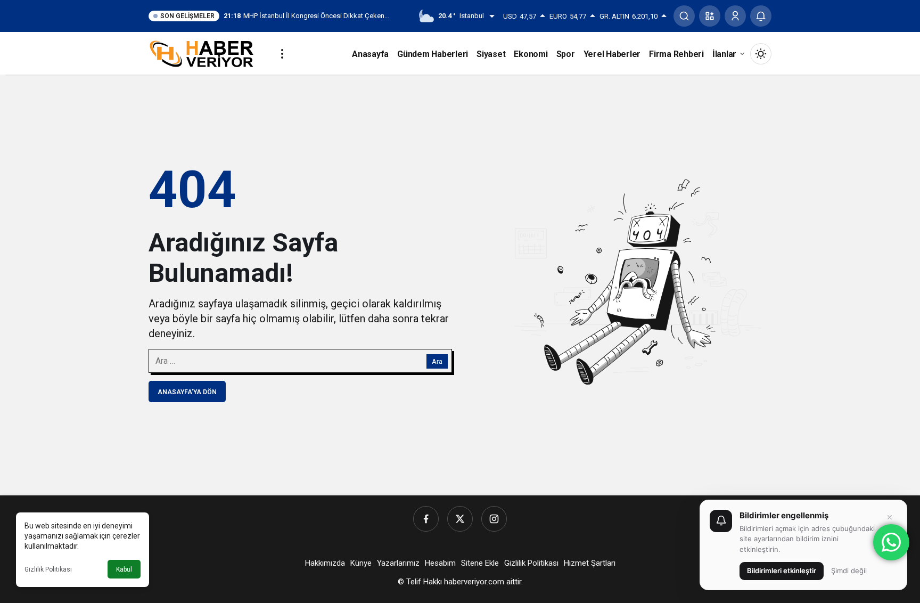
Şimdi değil (849, 570)
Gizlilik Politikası (48, 569)
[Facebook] (426, 519)
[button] (709, 16)
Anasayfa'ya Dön (187, 392)
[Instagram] (494, 519)
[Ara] (684, 16)
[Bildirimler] (760, 16)
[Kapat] (889, 517)
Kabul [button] (124, 569)
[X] (460, 519)
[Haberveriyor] (206, 53)
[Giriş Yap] (735, 16)
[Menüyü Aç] (282, 53)
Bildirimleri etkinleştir (781, 570)
